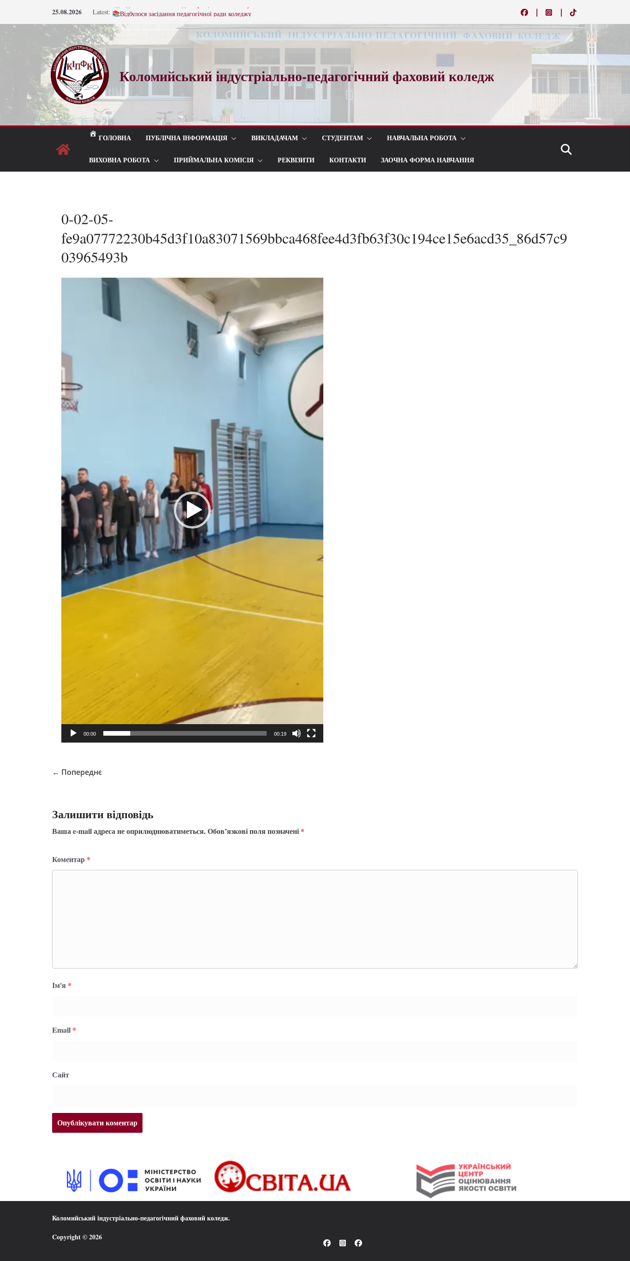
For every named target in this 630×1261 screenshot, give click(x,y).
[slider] (185, 733)
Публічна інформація (186, 138)
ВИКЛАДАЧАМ (274, 138)
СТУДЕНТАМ (342, 138)
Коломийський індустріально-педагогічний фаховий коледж (140, 1218)
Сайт (60, 1074)
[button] (232, 138)
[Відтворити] (73, 733)
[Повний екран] (311, 733)
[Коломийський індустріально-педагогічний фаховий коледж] (63, 149)
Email (64, 1029)
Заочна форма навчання (427, 160)
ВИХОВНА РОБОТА (119, 160)
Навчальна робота (422, 138)
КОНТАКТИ (347, 160)
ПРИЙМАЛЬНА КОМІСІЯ (214, 160)
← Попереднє (77, 772)
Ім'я (61, 985)
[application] (192, 510)
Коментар (71, 859)
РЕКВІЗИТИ (296, 160)
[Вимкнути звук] (296, 733)
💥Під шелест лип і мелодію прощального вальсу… (184, 11)
